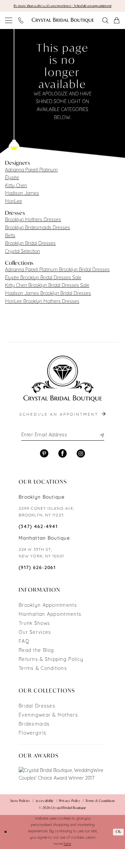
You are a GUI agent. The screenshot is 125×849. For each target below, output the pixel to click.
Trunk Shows (34, 623)
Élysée (12, 177)
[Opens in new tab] (62, 774)
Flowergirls (32, 733)
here (67, 844)
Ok (118, 831)
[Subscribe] (101, 435)
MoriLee (13, 201)
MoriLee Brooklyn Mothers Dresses (42, 301)
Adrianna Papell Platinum (31, 170)
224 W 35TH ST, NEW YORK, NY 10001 (41, 553)
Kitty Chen (16, 185)
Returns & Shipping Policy (51, 659)
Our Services (35, 632)
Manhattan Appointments (50, 614)
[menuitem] (9, 20)
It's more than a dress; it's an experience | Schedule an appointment (63, 6)
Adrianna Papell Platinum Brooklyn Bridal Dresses (57, 270)
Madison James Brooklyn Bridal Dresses (48, 293)
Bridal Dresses (37, 706)
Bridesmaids (34, 724)
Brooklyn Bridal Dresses (30, 243)
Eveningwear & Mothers (48, 715)
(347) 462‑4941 (38, 526)
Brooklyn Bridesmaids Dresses (37, 228)
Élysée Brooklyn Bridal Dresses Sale (43, 278)
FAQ (24, 641)
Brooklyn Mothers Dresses (33, 220)
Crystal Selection (22, 251)
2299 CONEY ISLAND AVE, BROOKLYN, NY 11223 (46, 512)
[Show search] (105, 20)
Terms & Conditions (43, 668)
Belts (10, 236)
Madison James (22, 193)
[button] (9, 20)
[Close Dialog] (5, 832)
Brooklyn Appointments (48, 605)
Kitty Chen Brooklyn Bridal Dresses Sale (47, 285)
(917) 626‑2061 (37, 567)
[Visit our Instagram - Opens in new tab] (81, 453)
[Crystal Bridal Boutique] (63, 20)
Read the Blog (36, 650)
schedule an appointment (59, 415)
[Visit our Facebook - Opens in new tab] (62, 453)
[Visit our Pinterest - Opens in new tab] (44, 453)
